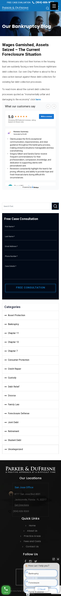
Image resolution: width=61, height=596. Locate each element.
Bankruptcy (13, 324)
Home (32, 525)
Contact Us (32, 546)
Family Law (13, 404)
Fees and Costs (32, 541)
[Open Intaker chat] (28, 594)
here (38, 99)
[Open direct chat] (54, 559)
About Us (32, 530)
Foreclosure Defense (18, 413)
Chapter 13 (13, 342)
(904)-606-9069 (30, 2)
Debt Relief (13, 386)
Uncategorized (15, 449)
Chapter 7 (13, 351)
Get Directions (22, 505)
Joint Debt (13, 422)
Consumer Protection (18, 360)
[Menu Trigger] (54, 6)
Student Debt (14, 440)
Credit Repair (14, 368)
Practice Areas (32, 536)
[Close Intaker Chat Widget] (58, 559)
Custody (12, 377)
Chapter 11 (13, 333)
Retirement (13, 431)
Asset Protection (16, 315)
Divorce (12, 395)
